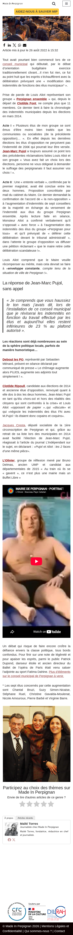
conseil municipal (15, 64)
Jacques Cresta (14, 425)
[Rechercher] (54, 3)
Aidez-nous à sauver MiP (37, 11)
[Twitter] (14, 45)
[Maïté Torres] (11, 834)
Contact (59, 931)
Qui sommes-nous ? (38, 931)
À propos (8, 818)
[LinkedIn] (9, 45)
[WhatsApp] (19, 45)
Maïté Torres (29, 823)
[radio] (22, 804)
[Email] (24, 45)
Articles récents (25, 818)
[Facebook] (4, 45)
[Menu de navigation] (66, 3)
